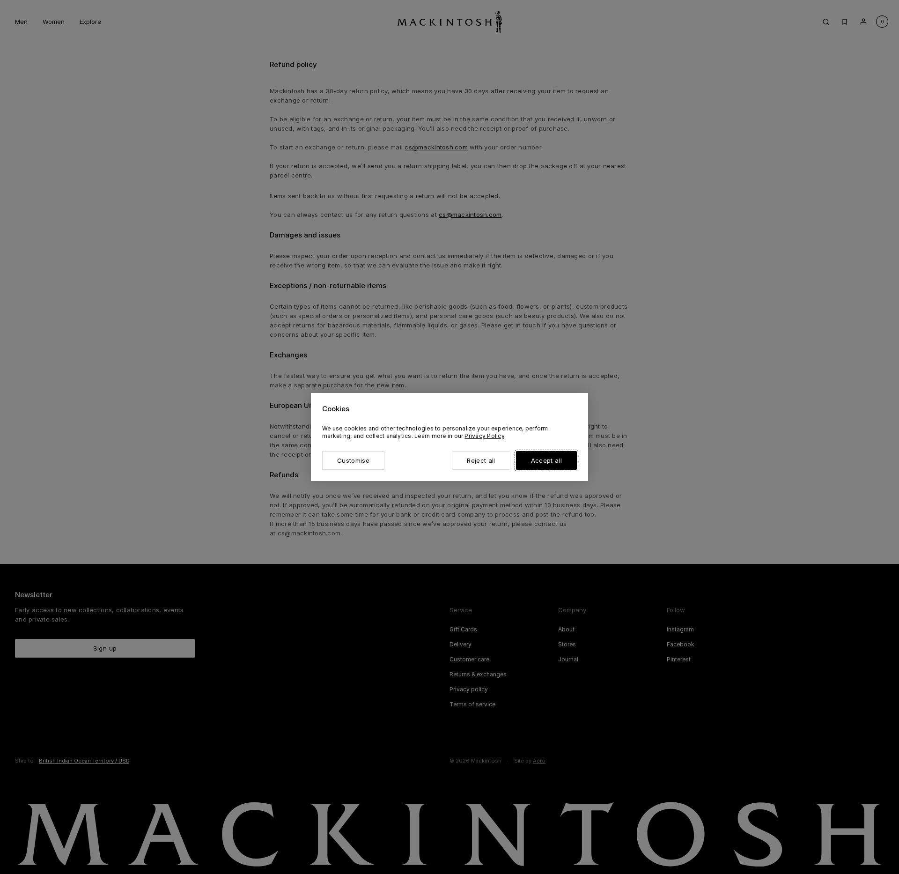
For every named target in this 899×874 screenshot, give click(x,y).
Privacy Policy (484, 435)
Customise (353, 460)
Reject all (481, 460)
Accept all (546, 460)
